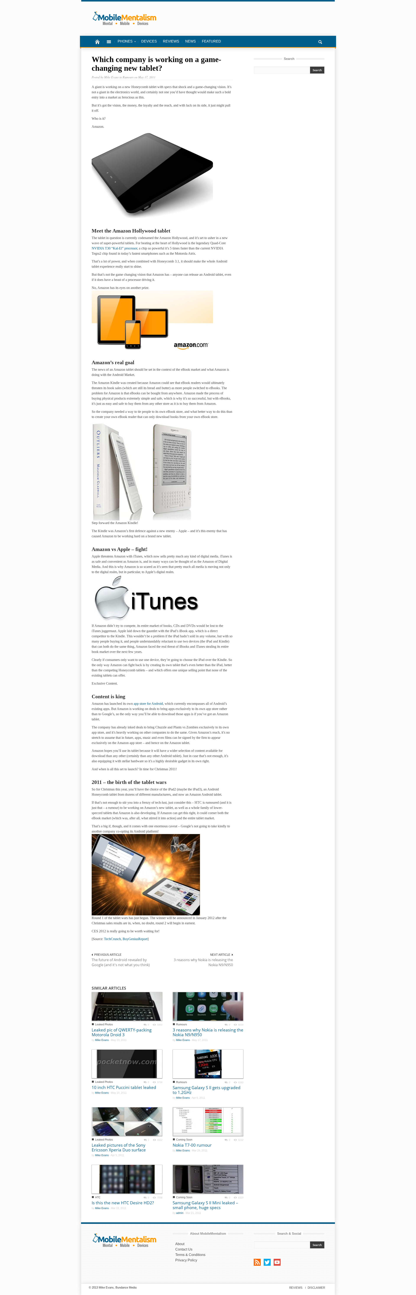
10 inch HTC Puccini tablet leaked (124, 1087)
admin (180, 1213)
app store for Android (148, 703)
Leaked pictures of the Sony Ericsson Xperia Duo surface (119, 1147)
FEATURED (211, 41)
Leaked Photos (104, 1024)
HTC (98, 1197)
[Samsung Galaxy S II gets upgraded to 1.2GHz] (208, 1064)
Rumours (181, 1024)
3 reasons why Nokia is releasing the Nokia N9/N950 (203, 962)
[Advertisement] (289, 115)
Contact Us (183, 1249)
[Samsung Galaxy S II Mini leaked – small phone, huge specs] (208, 1179)
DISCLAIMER (316, 1287)
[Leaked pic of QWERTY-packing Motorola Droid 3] (127, 1006)
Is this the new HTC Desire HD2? (123, 1203)
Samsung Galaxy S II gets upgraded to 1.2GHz (206, 1090)
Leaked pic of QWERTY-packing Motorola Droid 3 (121, 1032)
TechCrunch (112, 939)
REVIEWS (171, 41)
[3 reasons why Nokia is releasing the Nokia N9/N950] (208, 1006)
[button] (320, 41)
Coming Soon (184, 1139)
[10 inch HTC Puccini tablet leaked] (127, 1064)
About (179, 1244)
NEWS (190, 41)
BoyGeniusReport (135, 939)
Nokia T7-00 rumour (192, 1145)
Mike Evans (102, 1040)
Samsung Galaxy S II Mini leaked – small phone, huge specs (205, 1205)
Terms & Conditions (190, 1255)
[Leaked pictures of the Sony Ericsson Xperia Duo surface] (127, 1121)
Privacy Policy (186, 1260)
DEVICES (149, 41)
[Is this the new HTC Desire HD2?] (127, 1179)
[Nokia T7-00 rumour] (208, 1121)
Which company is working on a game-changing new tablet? (156, 63)
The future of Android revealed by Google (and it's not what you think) (121, 962)
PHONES (124, 43)
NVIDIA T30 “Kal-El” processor (114, 248)
